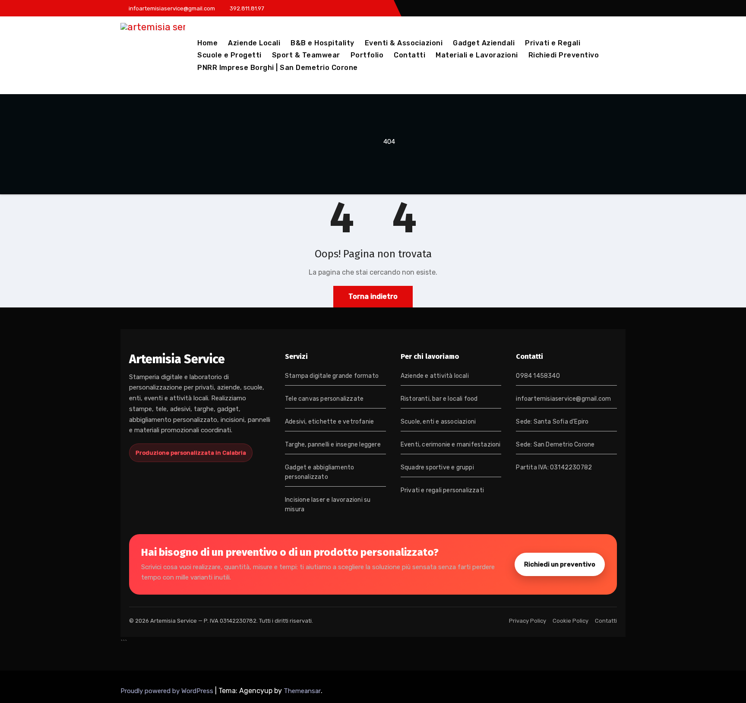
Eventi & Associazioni (404, 43)
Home (207, 43)
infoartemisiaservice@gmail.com (563, 398)
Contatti (409, 55)
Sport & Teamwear (306, 55)
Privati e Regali (552, 43)
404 (389, 142)
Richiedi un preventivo (559, 564)
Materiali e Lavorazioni (477, 55)
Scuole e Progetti (229, 55)
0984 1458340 (538, 376)
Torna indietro (373, 296)
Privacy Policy (527, 621)
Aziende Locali (254, 43)
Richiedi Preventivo (563, 55)
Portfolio (367, 55)
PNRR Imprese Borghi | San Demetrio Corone (277, 67)
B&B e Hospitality (322, 43)
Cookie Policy (570, 621)
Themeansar (302, 691)
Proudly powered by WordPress (167, 691)
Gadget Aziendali (484, 43)
